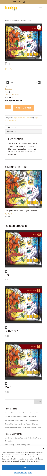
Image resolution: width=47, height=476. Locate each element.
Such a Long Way (23, 444)
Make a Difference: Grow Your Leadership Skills (22, 413)
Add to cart (23, 108)
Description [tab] (11, 127)
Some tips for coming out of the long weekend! (21, 420)
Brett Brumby (9, 444)
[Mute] (39, 82)
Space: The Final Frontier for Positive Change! (21, 424)
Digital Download (20, 20)
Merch (30, 473)
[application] (23, 82)
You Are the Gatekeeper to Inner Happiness (20, 416)
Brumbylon (9, 89)
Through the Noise (12, 95)
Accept (23, 467)
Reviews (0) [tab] (11, 131)
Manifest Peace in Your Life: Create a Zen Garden (23, 428)
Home (7, 20)
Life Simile (8, 438)
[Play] (8, 82)
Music (12, 20)
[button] (43, 448)
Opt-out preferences (20, 473)
